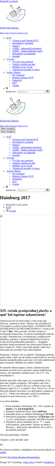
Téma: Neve (28, 462)
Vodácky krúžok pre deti (23, 64)
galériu (3, 452)
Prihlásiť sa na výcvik (22, 67)
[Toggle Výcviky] (51, 158)
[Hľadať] (47, 91)
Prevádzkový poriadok (22, 43)
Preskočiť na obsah (9, 1)
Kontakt (16, 56)
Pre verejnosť (18, 75)
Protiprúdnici (34, 457)
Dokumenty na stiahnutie (23, 53)
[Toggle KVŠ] (51, 137)
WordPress (49, 462)
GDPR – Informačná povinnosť (27, 48)
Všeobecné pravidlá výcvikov (26, 69)
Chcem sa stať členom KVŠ (25, 40)
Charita (15, 85)
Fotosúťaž (17, 80)
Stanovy (16, 46)
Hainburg (23, 457)
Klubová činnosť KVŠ (22, 77)
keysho (12, 211)
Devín (10, 457)
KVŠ (8, 207)
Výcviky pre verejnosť (22, 61)
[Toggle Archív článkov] (51, 171)
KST (14, 83)
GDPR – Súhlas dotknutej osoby (27, 51)
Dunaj (16, 457)
